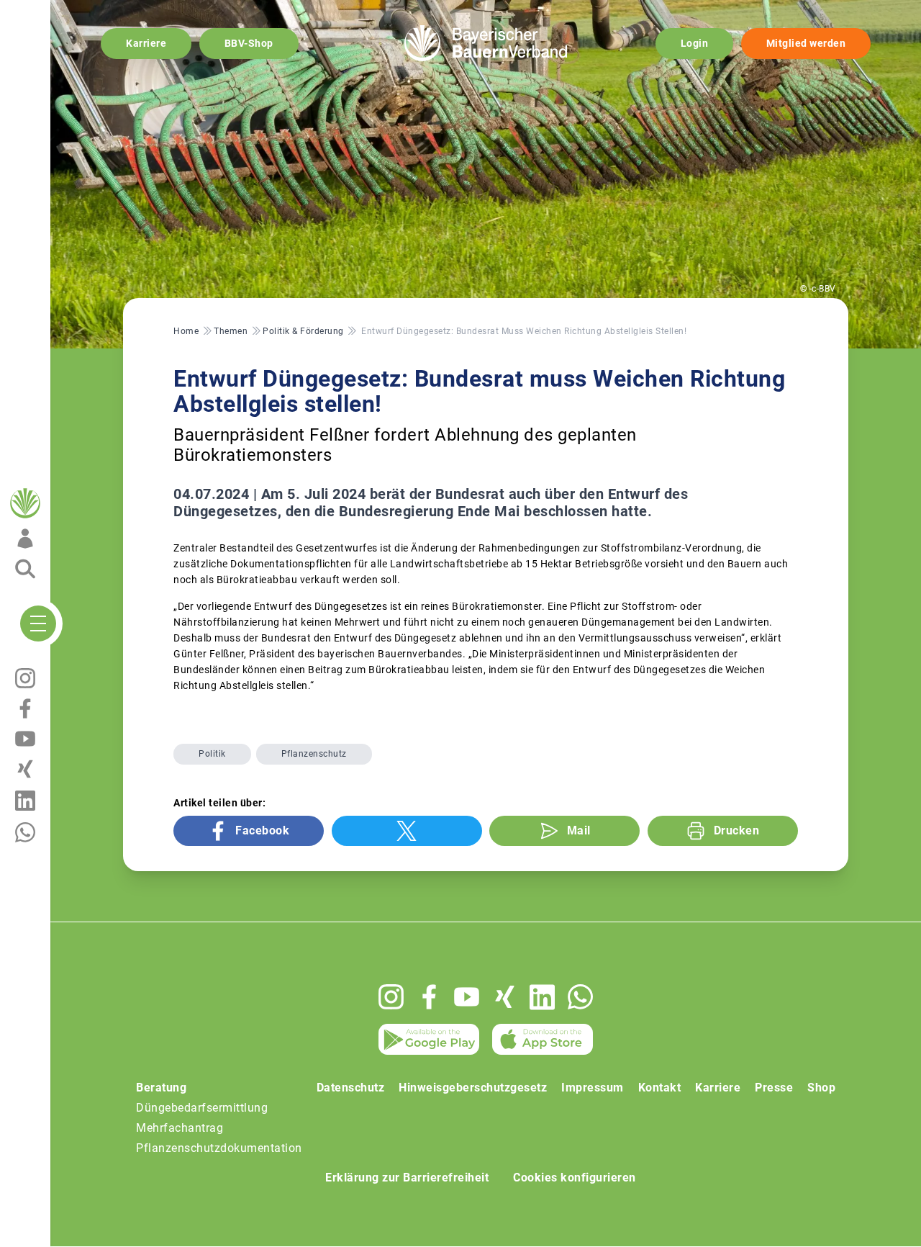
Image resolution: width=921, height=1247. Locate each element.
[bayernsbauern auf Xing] (504, 996)
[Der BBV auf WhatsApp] (580, 996)
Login (695, 43)
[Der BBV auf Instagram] (391, 996)
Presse (774, 1087)
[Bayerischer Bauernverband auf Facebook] (429, 996)
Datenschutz (351, 1087)
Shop (821, 1087)
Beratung (161, 1087)
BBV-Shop (248, 43)
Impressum (592, 1087)
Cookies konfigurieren (574, 1177)
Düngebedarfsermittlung (202, 1108)
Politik (212, 754)
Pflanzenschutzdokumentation (219, 1148)
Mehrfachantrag (179, 1128)
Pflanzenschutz (314, 754)
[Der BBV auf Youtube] (466, 996)
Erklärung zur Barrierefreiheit (407, 1177)
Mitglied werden (806, 43)
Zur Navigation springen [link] (61, 11)
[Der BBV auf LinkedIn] (542, 997)
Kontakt (659, 1087)
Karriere (146, 43)
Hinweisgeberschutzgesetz (473, 1087)
